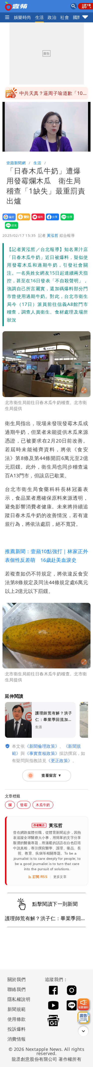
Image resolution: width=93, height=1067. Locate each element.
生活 (39, 17)
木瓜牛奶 (43, 804)
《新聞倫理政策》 (42, 746)
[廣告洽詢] (83, 1018)
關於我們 (16, 979)
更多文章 (60, 877)
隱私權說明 (17, 999)
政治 (52, 17)
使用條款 (16, 1019)
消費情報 (16, 1039)
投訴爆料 (16, 1029)
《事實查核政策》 (42, 753)
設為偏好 (7, 220)
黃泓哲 (52, 235)
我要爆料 (36, 220)
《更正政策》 (59, 760)
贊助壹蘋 (22, 220)
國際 (77, 17)
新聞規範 (16, 1009)
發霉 (23, 804)
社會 (64, 17)
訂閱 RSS (40, 877)
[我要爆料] (83, 1004)
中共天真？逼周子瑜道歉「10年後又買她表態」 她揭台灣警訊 (53, 94)
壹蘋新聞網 (16, 162)
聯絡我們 (16, 989)
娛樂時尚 (22, 17)
